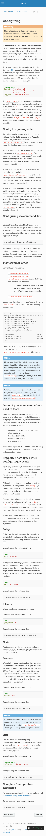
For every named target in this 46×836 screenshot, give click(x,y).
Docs (5, 11)
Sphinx (13, 830)
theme (25, 830)
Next (38, 814)
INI (12, 70)
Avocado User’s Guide (17, 11)
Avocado (24, 3)
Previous (9, 814)
